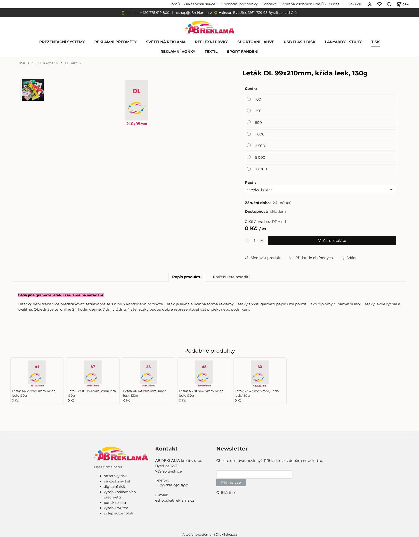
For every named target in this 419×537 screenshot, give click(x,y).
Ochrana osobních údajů (302, 4)
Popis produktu (186, 277)
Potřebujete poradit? (231, 277)
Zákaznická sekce (199, 4)
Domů (174, 4)
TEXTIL (211, 51)
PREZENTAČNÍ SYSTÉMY (62, 42)
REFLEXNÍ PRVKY (211, 42)
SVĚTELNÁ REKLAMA (165, 42)
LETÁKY (71, 63)
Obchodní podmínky (239, 4)
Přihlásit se (231, 482)
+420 (160, 485)
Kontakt (268, 4)
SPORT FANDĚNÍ (242, 51)
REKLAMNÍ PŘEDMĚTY (115, 42)
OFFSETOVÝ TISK (45, 63)
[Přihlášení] (369, 3)
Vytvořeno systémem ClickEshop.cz (209, 534)
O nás (334, 4)
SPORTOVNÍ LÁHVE (255, 42)
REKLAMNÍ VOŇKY (178, 51)
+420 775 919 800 (154, 12)
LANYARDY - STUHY (343, 42)
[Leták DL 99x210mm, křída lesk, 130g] (136, 114)
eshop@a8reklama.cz (194, 12)
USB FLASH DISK (299, 42)
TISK (375, 42)
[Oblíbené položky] (379, 4)
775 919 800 (177, 485)
